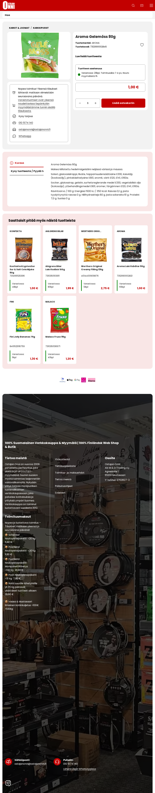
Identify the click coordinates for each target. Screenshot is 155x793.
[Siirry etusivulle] (8, 5)
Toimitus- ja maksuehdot (69, 472)
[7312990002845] (39, 55)
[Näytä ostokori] (142, 5)
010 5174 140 (70, 761)
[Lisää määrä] (95, 103)
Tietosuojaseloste (65, 466)
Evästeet (60, 492)
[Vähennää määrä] (79, 103)
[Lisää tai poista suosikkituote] (142, 45)
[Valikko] (151, 5)
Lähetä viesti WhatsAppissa (79, 769)
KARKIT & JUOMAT (19, 27)
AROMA (95, 42)
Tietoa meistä (63, 479)
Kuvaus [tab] (19, 163)
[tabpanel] (97, 181)
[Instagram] (8, 783)
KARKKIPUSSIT (41, 27)
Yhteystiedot (62, 459)
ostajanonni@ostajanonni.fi (30, 761)
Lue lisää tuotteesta (88, 56)
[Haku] (133, 5)
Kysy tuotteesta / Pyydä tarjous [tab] (27, 171)
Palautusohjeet (64, 486)
